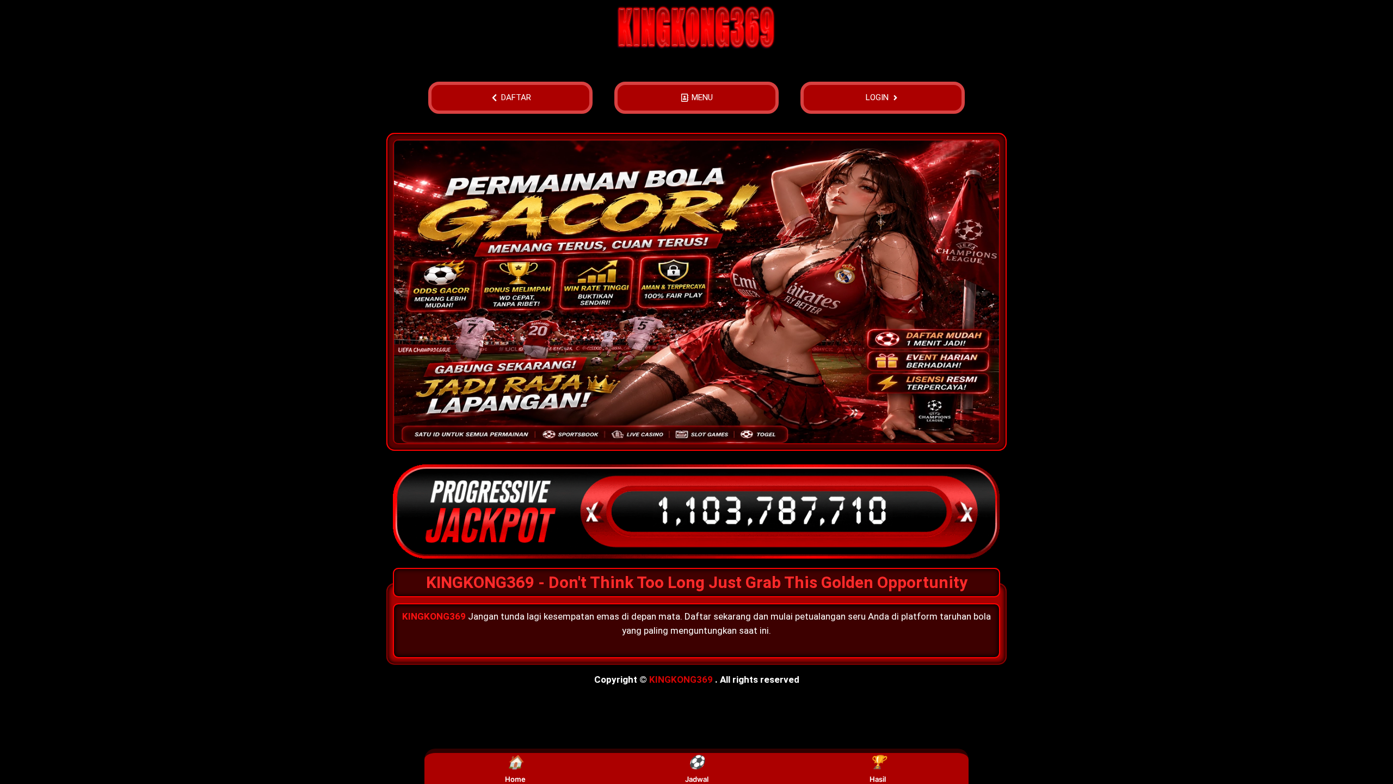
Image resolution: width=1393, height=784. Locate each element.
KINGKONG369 (681, 679)
